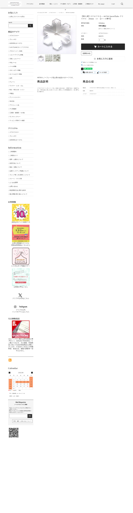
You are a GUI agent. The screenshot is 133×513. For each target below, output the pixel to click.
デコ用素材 (13, 109)
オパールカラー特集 (16, 74)
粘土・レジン (54, 4)
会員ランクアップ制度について (19, 171)
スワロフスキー (52, 12)
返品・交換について (16, 167)
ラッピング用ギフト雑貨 (17, 120)
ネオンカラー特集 (15, 70)
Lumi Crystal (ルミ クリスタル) (19, 47)
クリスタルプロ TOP (42, 12)
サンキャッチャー (15, 116)
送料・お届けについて (16, 159)
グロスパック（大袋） (16, 51)
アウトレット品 (14, 105)
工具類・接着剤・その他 (17, 112)
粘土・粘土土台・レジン (17, 89)
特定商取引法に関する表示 (18, 190)
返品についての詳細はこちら (90, 62)
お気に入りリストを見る (17, 16)
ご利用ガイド (89, 4)
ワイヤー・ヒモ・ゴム (16, 85)
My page (101, 4)
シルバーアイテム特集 (16, 55)
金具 (11, 78)
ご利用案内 (13, 151)
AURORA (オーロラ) (16, 43)
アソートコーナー (15, 97)
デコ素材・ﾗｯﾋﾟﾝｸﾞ (65, 7)
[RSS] (10, 360)
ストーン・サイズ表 (16, 178)
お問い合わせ (14, 186)
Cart (113, 4)
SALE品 (12, 101)
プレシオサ (13, 39)
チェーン (12, 82)
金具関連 (42, 4)
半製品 (12, 93)
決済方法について (15, 163)
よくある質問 (14, 182)
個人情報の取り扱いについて (18, 194)
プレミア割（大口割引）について (20, 175)
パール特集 (13, 66)
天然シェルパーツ (15, 58)
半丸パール (13, 62)
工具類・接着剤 (77, 4)
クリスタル (30, 4)
